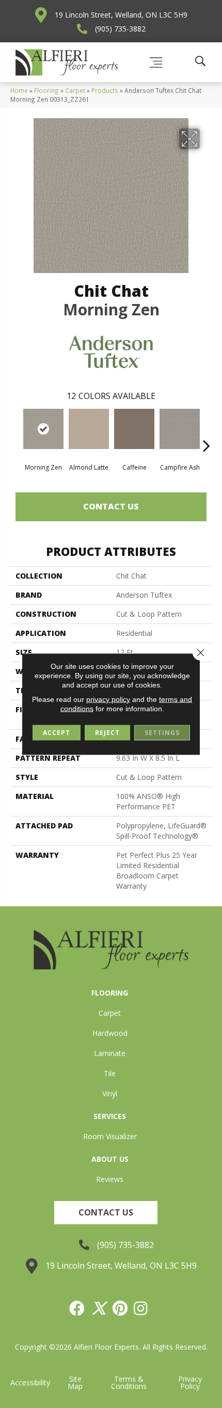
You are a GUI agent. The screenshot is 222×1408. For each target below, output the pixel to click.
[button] (105, 1212)
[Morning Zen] (43, 429)
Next (206, 430)
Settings (162, 732)
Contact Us (111, 506)
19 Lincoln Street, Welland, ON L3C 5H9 (121, 15)
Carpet (75, 90)
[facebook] (77, 1308)
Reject (107, 732)
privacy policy (108, 699)
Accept (56, 732)
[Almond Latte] (89, 429)
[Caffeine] (134, 429)
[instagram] (141, 1308)
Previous (15, 430)
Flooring (46, 90)
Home (19, 90)
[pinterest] (121, 1308)
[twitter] (99, 1308)
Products (104, 90)
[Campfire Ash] (179, 429)
